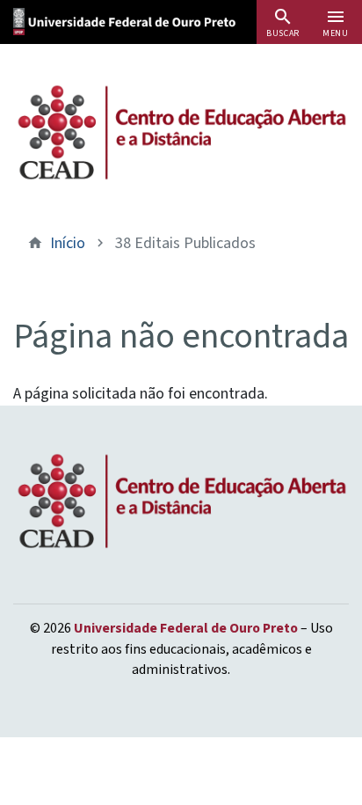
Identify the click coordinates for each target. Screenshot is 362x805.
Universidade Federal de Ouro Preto (186, 628)
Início (67, 243)
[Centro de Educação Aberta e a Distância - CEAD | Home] (181, 132)
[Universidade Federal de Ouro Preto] (145, 20)
